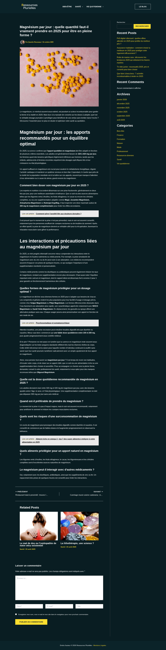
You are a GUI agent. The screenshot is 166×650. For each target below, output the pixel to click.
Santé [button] (78, 7)
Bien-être (67, 7)
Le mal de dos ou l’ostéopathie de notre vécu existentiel (38, 544)
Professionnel (122, 151)
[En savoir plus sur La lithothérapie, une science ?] (80, 526)
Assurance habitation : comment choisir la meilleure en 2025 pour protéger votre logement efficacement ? (133, 50)
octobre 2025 (122, 112)
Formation (121, 139)
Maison (120, 143)
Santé (22, 549)
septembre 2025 (123, 116)
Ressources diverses (125, 155)
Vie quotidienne (123, 164)
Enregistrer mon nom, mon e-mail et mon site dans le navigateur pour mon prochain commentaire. (53, 614)
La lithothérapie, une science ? (77, 543)
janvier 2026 (122, 100)
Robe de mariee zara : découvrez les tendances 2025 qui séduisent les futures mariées (133, 60)
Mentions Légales (99, 645)
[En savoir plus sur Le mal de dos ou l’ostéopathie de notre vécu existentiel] (39, 526)
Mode (119, 147)
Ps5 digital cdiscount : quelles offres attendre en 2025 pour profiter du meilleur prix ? (133, 41)
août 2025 (121, 120)
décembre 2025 (123, 104)
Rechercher (121, 22)
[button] (82, 6)
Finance (120, 135)
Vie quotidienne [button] (93, 7)
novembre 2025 (123, 108)
